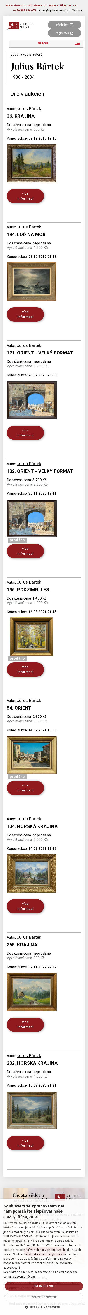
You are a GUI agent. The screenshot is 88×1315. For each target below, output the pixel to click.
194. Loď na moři (27, 234)
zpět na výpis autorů (26, 54)
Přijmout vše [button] (44, 1286)
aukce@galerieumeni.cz (53, 10)
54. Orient (19, 708)
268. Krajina (22, 944)
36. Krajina (21, 116)
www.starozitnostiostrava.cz (26, 5)
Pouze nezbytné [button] (44, 1297)
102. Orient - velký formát (40, 471)
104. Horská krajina (32, 826)
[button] (44, 1307)
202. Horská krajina (32, 1063)
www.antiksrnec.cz (62, 5)
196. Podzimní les (28, 589)
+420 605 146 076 (24, 10)
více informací (25, 195)
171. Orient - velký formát (40, 353)
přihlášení (63, 24)
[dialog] (44, 1257)
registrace (63, 33)
